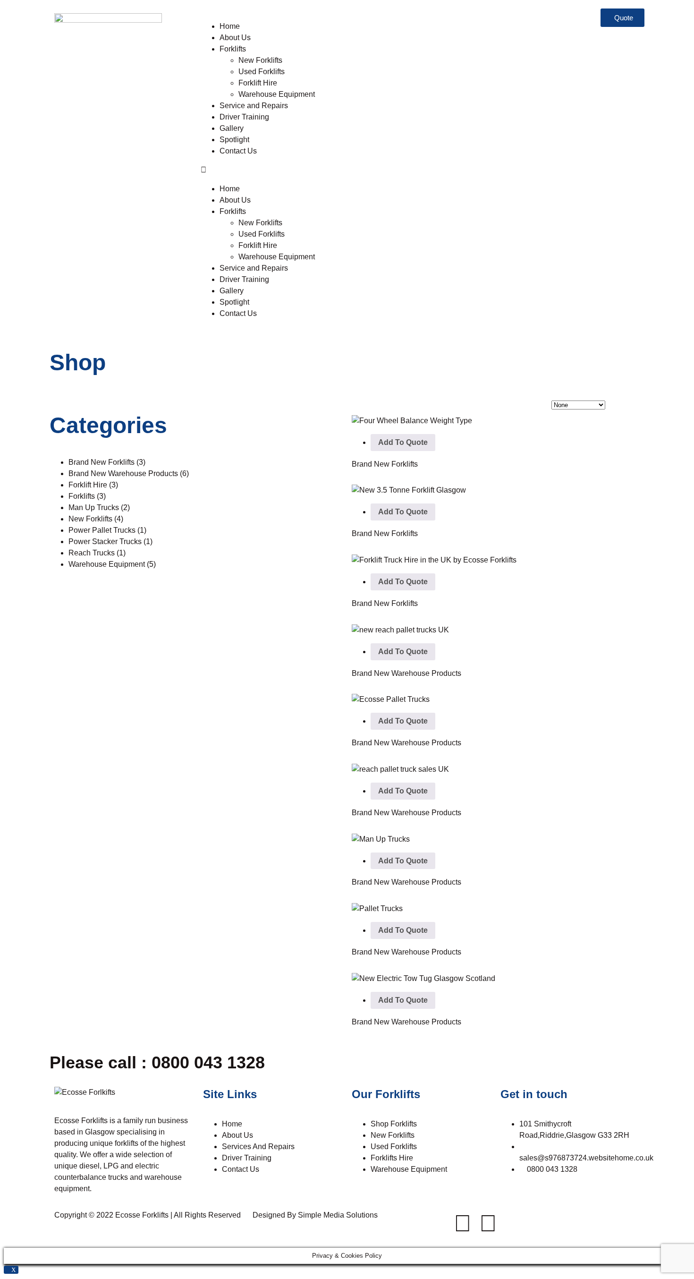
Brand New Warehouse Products (128, 473)
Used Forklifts (262, 72)
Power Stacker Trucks (110, 541)
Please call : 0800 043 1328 (157, 1062)
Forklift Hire (257, 83)
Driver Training (244, 117)
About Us (235, 38)
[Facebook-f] (462, 1223)
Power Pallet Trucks (107, 530)
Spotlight (234, 140)
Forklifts (233, 49)
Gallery (232, 128)
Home (230, 26)
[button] (269, 170)
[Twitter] (488, 1223)
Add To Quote (403, 442)
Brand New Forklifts (106, 462)
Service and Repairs (255, 106)
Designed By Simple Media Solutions (315, 1215)
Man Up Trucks (99, 507)
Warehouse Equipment (276, 94)
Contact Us (238, 151)
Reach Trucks (97, 553)
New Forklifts (260, 60)
